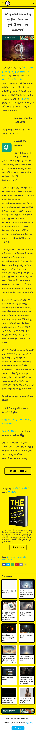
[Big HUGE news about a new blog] (9, 584)
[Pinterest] (17, 564)
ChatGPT (24, 99)
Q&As (25, 557)
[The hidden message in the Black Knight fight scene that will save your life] (27, 671)
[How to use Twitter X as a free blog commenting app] (9, 692)
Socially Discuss (10, 431)
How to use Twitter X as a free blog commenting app (8, 701)
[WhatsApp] (12, 564)
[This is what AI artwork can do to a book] (27, 650)
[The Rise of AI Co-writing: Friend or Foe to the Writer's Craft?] (27, 584)
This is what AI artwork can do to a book (26, 658)
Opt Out (29, 723)
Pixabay (12, 492)
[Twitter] (8, 564)
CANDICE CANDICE (20, 488)
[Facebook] (4, 564)
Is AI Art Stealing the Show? (27, 636)
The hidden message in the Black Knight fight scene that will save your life (26, 680)
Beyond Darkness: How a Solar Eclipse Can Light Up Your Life (8, 638)
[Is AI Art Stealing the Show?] (27, 628)
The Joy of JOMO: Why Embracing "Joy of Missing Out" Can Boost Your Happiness (9, 659)
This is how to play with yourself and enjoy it (26, 701)
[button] (2, 3)
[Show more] (25, 564)
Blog (8, 557)
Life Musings (16, 557)
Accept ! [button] (18, 728)
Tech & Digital (7, 560)
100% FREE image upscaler (7, 679)
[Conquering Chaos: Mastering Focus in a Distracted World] (27, 605)
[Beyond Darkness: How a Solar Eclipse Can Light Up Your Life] (9, 628)
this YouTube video (12, 79)
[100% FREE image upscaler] (9, 671)
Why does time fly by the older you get (17, 71)
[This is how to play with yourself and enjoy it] (27, 692)
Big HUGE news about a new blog (9, 592)
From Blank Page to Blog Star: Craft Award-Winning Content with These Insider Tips (8, 616)
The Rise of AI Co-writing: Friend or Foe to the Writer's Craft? (26, 594)
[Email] (21, 564)
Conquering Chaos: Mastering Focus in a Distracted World (26, 614)
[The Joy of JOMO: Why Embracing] (9, 650)
